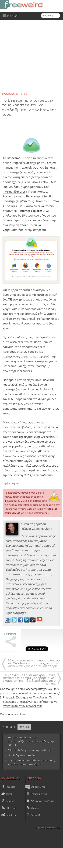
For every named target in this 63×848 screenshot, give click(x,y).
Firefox (43, 182)
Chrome (39, 201)
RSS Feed (10, 808)
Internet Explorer (14, 191)
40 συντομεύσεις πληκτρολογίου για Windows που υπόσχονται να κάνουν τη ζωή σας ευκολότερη (33, 663)
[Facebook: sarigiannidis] (21, 622)
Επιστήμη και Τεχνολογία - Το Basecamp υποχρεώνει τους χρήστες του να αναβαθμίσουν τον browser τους (30, 701)
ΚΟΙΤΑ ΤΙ (16, 727)
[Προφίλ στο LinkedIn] (27, 622)
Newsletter (10, 815)
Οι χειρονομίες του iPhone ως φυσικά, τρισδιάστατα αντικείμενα (31, 762)
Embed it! (35, 815)
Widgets (34, 808)
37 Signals (14, 483)
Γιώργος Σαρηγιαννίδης (36, 529)
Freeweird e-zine (39, 794)
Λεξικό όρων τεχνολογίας (42, 801)
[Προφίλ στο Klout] (39, 622)
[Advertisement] (31, 58)
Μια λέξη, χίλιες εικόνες (22, 755)
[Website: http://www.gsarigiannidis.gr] (8, 622)
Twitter (8, 794)
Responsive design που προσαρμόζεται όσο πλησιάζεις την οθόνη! (31, 741)
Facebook (10, 787)
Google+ (9, 801)
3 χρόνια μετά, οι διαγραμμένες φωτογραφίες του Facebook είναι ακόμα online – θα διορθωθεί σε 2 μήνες (29, 679)
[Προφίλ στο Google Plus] (33, 622)
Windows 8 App (38, 787)
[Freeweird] (26, 4)
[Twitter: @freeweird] (14, 622)
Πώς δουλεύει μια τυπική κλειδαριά (30, 750)
